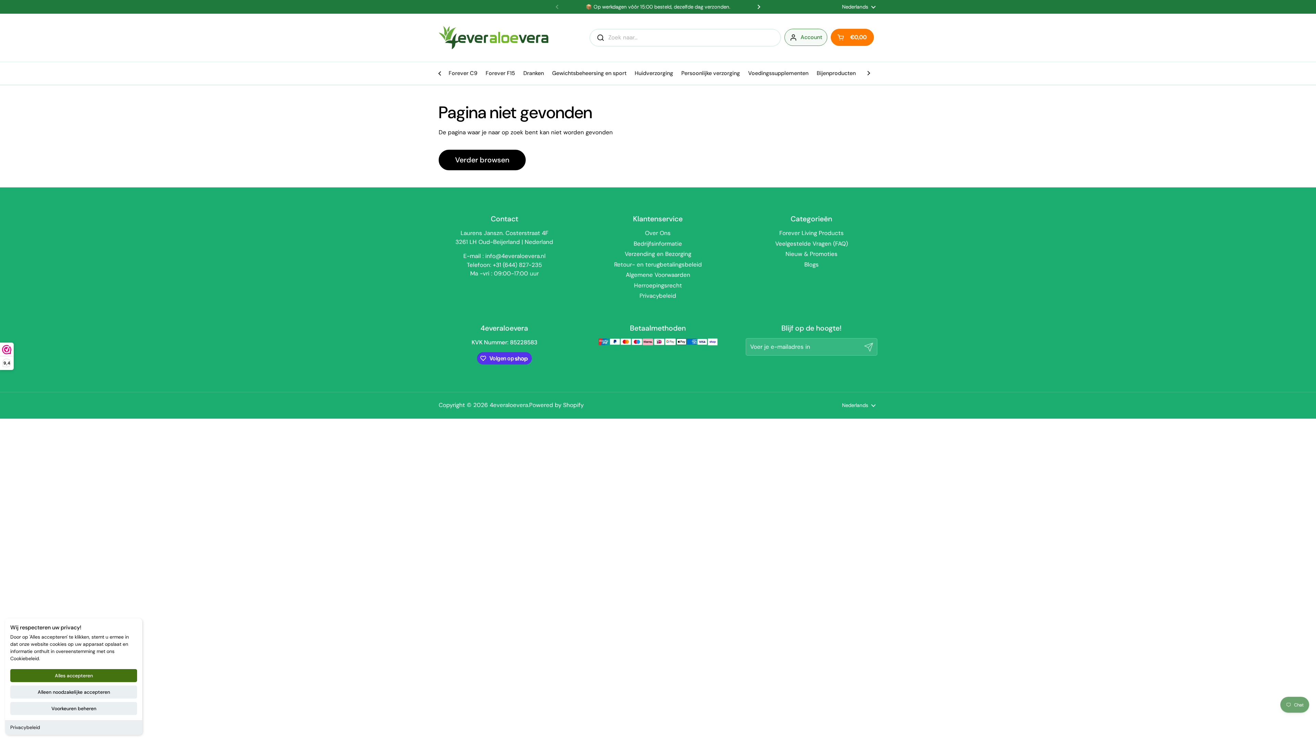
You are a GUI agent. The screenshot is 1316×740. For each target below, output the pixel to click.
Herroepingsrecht (658, 285)
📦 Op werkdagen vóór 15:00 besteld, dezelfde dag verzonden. (658, 7)
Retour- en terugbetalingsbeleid (658, 264)
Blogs (811, 264)
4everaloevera (509, 405)
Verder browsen (482, 160)
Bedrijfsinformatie (658, 243)
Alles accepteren (74, 676)
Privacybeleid (25, 727)
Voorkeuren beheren (73, 708)
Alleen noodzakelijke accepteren (74, 692)
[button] (852, 37)
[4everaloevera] (493, 38)
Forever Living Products (811, 233)
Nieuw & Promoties (811, 254)
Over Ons (658, 233)
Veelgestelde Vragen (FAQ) (811, 243)
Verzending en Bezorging (658, 254)
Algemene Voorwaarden (658, 275)
